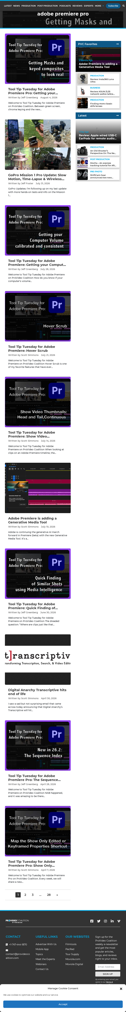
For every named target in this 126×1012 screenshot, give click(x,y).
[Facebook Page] (91, 921)
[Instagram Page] (105, 921)
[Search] (123, 6)
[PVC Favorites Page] (117, 44)
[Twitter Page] (98, 921)
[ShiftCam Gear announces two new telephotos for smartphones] (82, 174)
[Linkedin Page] (112, 921)
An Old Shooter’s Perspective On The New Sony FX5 (103, 153)
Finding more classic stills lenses (101, 104)
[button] (121, 988)
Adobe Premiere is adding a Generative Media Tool (32, 520)
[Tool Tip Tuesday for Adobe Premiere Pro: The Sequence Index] (38, 745)
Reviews (77, 6)
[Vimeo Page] (118, 921)
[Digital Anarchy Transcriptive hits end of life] (38, 659)
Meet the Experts (45, 959)
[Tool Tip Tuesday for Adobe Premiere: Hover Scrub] (38, 316)
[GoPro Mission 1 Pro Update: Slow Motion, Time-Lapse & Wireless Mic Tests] (38, 144)
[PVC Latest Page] (117, 115)
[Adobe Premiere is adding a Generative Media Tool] (38, 488)
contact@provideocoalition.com (18, 956)
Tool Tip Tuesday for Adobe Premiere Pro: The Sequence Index (33, 780)
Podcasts (65, 6)
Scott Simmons (30, 355)
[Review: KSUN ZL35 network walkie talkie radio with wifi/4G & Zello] (82, 91)
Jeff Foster (27, 183)
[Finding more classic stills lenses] (82, 103)
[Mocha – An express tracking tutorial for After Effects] (82, 162)
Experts (88, 6)
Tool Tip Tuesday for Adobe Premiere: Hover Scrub (31, 349)
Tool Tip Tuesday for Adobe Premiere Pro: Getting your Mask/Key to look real (31, 93)
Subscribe (113, 6)
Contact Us (42, 969)
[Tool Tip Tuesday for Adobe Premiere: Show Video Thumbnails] (38, 402)
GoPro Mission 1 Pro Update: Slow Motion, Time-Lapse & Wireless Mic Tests (37, 179)
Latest (8, 6)
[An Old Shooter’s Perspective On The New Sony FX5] (82, 150)
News (16, 6)
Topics (39, 954)
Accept (63, 1004)
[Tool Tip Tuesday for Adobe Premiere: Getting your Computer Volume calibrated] (38, 230)
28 (49, 895)
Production (28, 6)
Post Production (47, 6)
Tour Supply (72, 954)
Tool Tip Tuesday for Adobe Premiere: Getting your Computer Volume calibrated (37, 265)
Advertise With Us (46, 944)
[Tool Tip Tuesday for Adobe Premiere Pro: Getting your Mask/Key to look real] (38, 59)
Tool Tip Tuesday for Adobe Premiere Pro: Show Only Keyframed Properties (31, 865)
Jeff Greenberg (29, 97)
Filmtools (70, 944)
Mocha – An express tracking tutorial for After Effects (103, 165)
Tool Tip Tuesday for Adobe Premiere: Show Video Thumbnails (31, 436)
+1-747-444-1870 (18, 944)
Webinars (41, 964)
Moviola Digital (74, 964)
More (98, 6)
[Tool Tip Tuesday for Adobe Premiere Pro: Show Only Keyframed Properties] (38, 831)
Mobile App (42, 949)
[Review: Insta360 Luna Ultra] (82, 79)
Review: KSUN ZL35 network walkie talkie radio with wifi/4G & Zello (103, 94)
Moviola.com (72, 959)
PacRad (69, 949)
